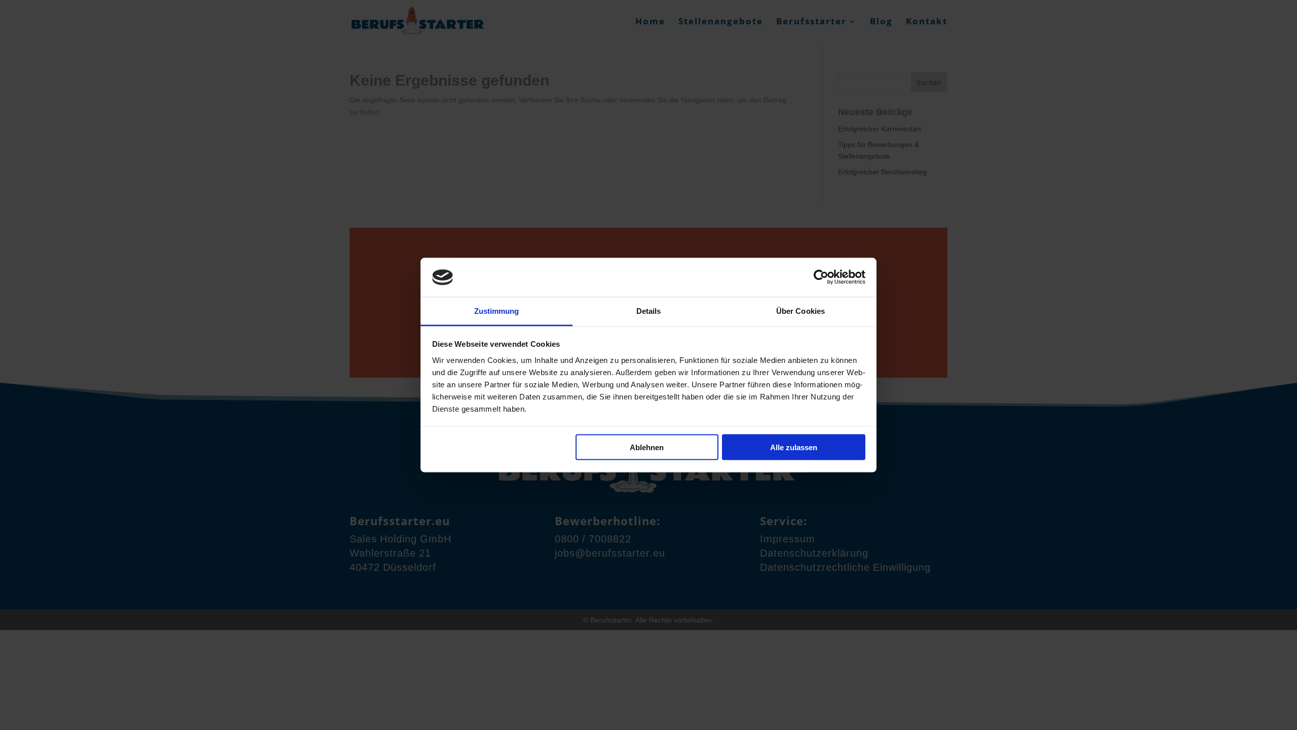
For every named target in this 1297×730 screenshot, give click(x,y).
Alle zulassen (793, 447)
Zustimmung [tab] (496, 310)
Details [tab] (648, 310)
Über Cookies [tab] (800, 310)
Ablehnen (647, 447)
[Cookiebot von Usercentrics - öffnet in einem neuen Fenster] (821, 277)
